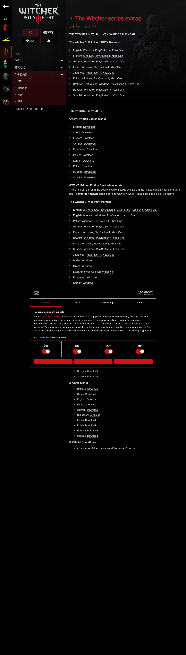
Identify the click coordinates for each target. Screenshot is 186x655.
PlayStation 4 (103, 50)
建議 (20, 101)
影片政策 (22, 87)
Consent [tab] (46, 302)
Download (89, 126)
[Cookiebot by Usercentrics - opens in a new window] (140, 293)
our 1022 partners (51, 316)
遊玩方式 (20, 67)
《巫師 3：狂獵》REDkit (29, 109)
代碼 (20, 94)
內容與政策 (21, 74)
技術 (17, 60)
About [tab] (140, 302)
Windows (88, 50)
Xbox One (118, 50)
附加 (20, 81)
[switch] (77, 351)
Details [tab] (77, 302)
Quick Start (123, 209)
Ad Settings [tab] (109, 302)
